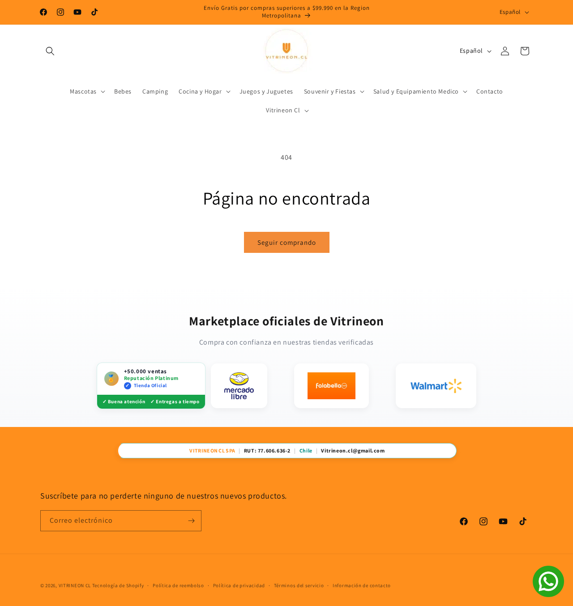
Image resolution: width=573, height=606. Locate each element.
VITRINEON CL (75, 585)
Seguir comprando (286, 242)
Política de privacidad (239, 585)
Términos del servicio (299, 585)
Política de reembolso (178, 585)
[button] (50, 51)
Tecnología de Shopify (118, 585)
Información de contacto (362, 585)
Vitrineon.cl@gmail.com (353, 451)
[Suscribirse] (191, 520)
